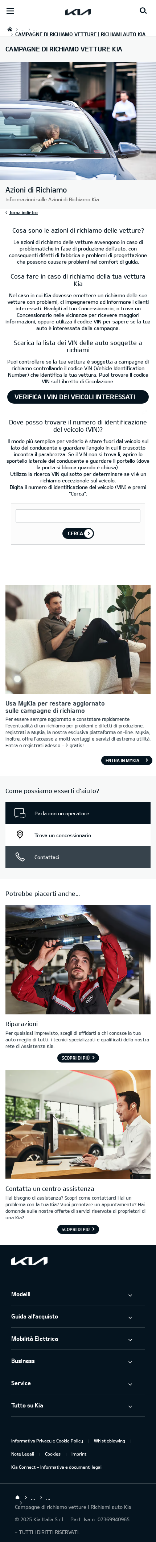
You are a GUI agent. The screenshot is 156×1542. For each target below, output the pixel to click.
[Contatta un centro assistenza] (78, 1125)
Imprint (78, 1453)
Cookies (53, 1453)
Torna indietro (23, 212)
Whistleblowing (109, 1440)
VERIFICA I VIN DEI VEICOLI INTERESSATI (75, 397)
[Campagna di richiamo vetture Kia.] (78, 175)
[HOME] (9, 29)
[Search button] (143, 11)
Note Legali (22, 1453)
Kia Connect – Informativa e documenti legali (57, 1466)
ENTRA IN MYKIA (122, 760)
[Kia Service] (78, 960)
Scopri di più (76, 1057)
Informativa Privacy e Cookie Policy (47, 1440)
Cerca (75, 533)
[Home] (17, 1497)
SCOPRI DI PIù (76, 1229)
